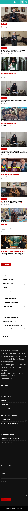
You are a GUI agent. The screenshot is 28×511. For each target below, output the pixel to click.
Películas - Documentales (13, 174)
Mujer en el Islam (8, 283)
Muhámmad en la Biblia (9, 321)
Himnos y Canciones (6, 73)
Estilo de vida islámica (9, 314)
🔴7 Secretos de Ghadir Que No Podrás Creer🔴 (12, 26)
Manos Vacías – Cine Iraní (7, 177)
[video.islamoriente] (15, 2)
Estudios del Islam (8, 279)
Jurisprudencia (7, 306)
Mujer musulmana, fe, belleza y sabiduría (16, 251)
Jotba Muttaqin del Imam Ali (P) (12, 325)
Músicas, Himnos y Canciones (11, 310)
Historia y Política (8, 329)
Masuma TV (4, 23)
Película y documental (10, 298)
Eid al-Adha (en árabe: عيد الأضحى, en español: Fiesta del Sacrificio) (13, 126)
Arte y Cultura (7, 333)
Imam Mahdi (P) (7, 295)
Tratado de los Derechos (10, 317)
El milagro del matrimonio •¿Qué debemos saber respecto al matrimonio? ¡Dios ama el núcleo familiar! (12, 255)
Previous (6, 264)
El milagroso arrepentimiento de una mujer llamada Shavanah (13, 101)
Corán (5, 276)
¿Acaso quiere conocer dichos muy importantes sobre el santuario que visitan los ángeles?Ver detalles (12, 228)
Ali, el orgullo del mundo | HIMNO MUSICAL (11, 76)
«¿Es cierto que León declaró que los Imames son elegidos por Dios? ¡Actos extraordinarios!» (13, 51)
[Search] (26, 2)
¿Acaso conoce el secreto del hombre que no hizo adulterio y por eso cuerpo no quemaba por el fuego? (14, 152)
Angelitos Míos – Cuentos (10, 302)
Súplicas (5, 287)
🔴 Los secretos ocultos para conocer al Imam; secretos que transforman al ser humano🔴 (12, 202)
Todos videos (7, 272)
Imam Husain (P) (7, 291)
